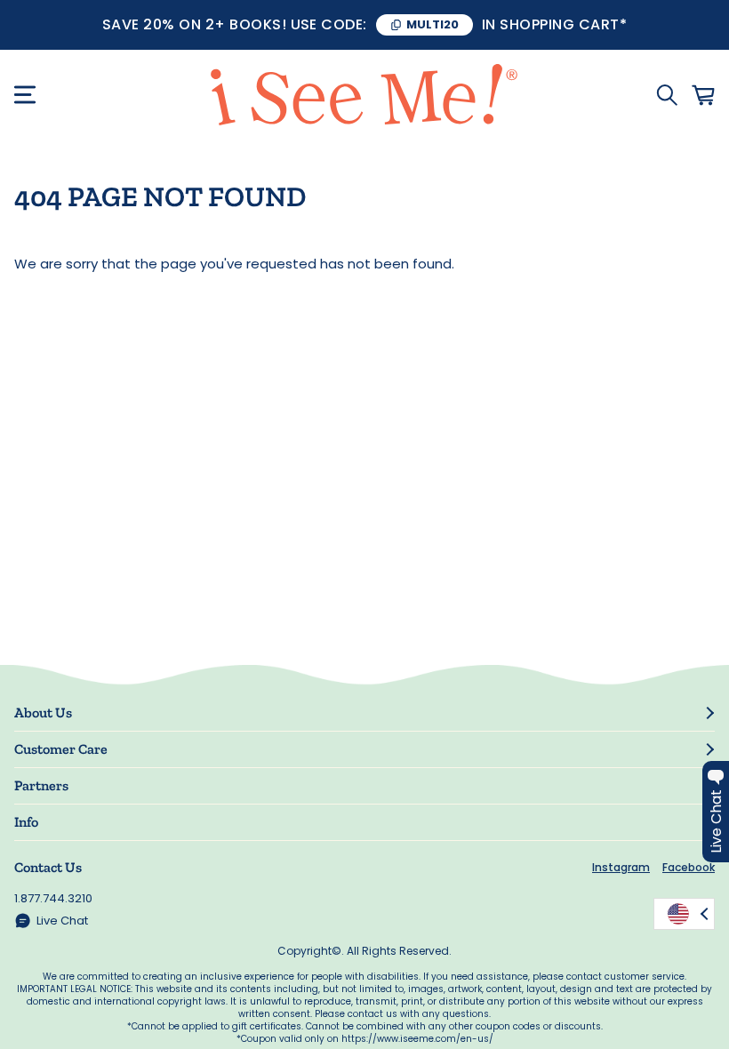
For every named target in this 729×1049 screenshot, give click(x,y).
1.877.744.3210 (53, 898)
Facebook (688, 867)
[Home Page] (365, 94)
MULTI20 (432, 24)
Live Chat (62, 920)
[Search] (666, 95)
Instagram (621, 867)
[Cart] (703, 95)
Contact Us (48, 867)
